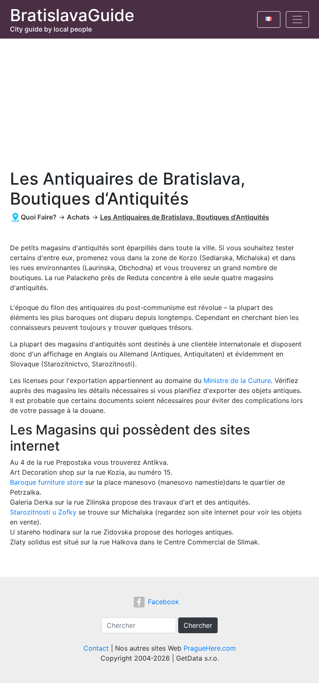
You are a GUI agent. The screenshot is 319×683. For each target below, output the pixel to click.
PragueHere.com (210, 648)
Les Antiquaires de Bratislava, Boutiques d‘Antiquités (184, 217)
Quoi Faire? (38, 217)
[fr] (268, 17)
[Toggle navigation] (297, 19)
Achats (78, 217)
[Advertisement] (159, 101)
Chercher (198, 625)
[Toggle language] (268, 19)
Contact (96, 648)
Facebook (163, 602)
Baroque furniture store (46, 482)
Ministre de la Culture (237, 380)
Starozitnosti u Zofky (43, 512)
